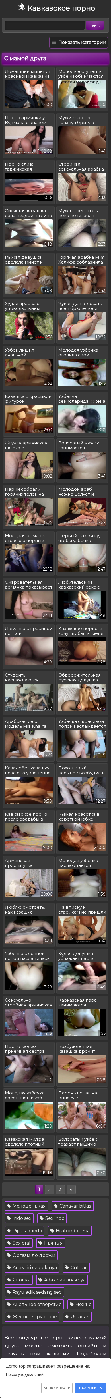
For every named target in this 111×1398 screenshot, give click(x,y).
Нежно (83, 1304)
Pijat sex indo (26, 1230)
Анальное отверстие (36, 1304)
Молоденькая (28, 1206)
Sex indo (54, 1218)
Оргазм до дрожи (33, 1255)
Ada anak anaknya (64, 1280)
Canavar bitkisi (75, 1206)
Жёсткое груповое (34, 1316)
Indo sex (21, 1218)
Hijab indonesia (72, 1230)
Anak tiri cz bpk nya (34, 1267)
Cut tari (78, 1267)
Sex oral (20, 1243)
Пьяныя (53, 1243)
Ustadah (79, 1316)
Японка (20, 1280)
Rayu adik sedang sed (36, 1292)
